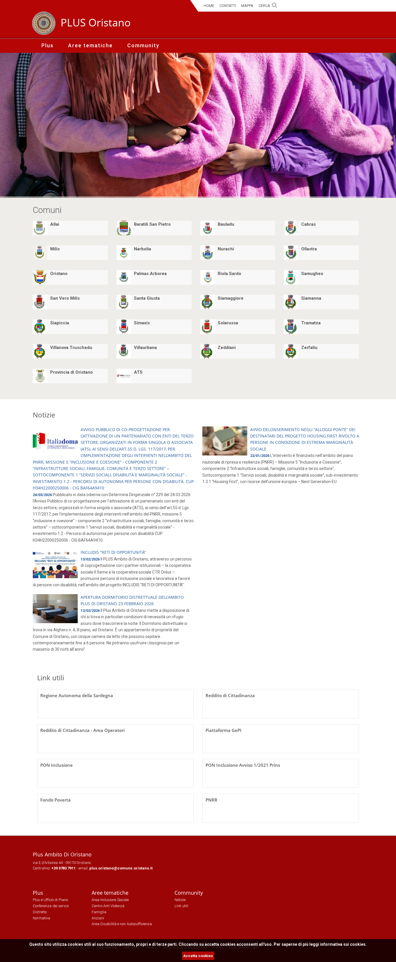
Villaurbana (145, 347)
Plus (47, 45)
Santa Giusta (147, 298)
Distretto (40, 912)
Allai (54, 224)
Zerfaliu (309, 347)
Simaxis (142, 323)
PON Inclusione (56, 765)
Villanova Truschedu (71, 347)
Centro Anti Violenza (108, 906)
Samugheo (312, 273)
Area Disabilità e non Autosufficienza (122, 924)
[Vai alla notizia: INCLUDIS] (55, 563)
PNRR (211, 800)
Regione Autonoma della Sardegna (76, 695)
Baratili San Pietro (152, 224)
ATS (138, 372)
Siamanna (311, 298)
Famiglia (99, 912)
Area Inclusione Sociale (110, 900)
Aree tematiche (90, 45)
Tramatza (311, 323)
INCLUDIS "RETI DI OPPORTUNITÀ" (113, 552)
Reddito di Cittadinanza (230, 695)
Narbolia (142, 249)
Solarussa (228, 323)
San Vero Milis (65, 298)
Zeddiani (227, 347)
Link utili (50, 677)
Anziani (98, 918)
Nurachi (226, 249)
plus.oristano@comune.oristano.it (120, 868)
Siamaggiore (231, 298)
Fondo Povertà (55, 800)
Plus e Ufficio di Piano (50, 900)
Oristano (59, 273)
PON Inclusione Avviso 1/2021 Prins (243, 765)
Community (143, 45)
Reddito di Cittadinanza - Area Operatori (82, 730)
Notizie (44, 414)
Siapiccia (59, 323)
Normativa (41, 918)
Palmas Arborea (150, 273)
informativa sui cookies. (343, 944)
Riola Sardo (229, 273)
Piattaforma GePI (223, 730)
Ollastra (309, 249)
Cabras (308, 224)
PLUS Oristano (96, 22)
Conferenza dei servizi (51, 906)
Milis (55, 249)
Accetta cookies (198, 956)
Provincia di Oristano (71, 372)
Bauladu (226, 224)
